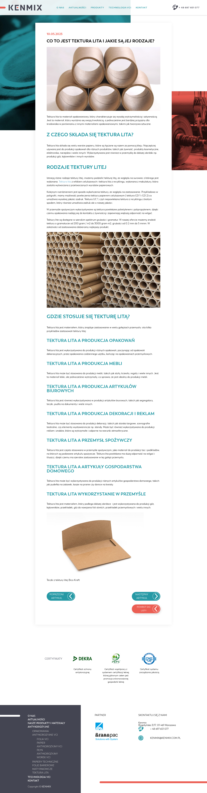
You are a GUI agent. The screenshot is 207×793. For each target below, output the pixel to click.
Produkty (97, 7)
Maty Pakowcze (42, 769)
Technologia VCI (120, 7)
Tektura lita (65, 181)
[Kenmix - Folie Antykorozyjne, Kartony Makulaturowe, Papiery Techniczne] (25, 7)
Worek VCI (43, 757)
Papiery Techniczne (45, 762)
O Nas (60, 7)
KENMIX (46, 786)
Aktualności (77, 7)
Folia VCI (42, 739)
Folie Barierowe (43, 765)
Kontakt (141, 7)
